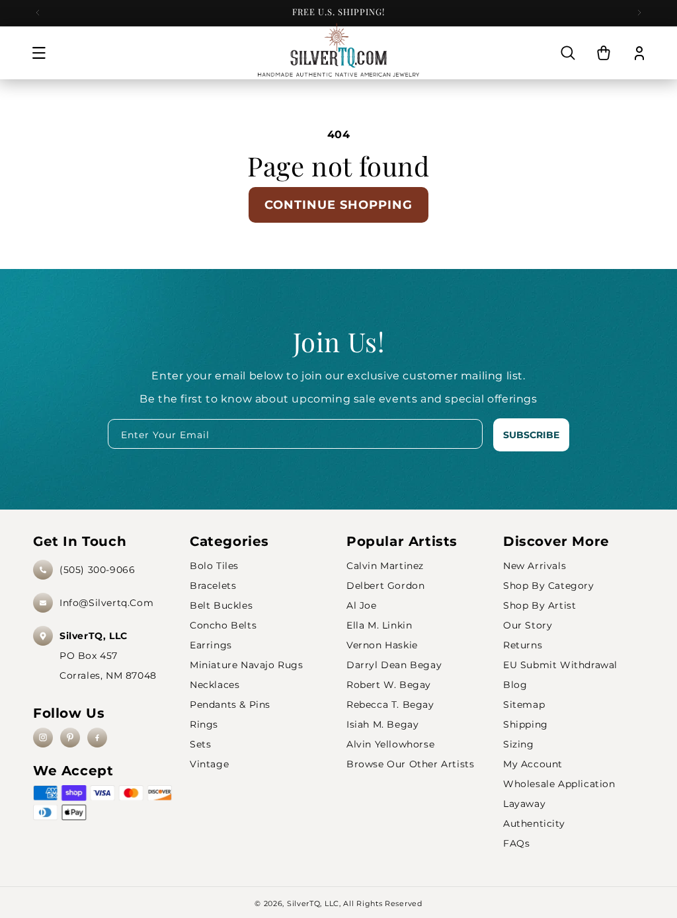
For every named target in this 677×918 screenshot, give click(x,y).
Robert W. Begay (388, 685)
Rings (204, 724)
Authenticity (534, 823)
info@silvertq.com (106, 603)
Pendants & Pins (230, 704)
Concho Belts (223, 625)
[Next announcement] (639, 12)
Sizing (518, 744)
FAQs (516, 843)
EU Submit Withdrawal (560, 665)
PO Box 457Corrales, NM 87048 (108, 655)
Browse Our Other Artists (410, 764)
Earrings (211, 645)
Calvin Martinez (385, 566)
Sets (200, 744)
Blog (515, 685)
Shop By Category (548, 586)
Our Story (527, 625)
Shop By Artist (539, 605)
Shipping (525, 724)
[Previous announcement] (37, 12)
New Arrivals (534, 566)
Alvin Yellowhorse (390, 744)
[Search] (567, 52)
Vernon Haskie (382, 645)
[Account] (639, 52)
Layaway (524, 804)
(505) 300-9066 (97, 570)
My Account (533, 764)
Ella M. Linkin (379, 625)
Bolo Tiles (214, 566)
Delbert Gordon (385, 586)
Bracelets (213, 586)
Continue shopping (338, 205)
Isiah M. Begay (382, 724)
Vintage (209, 764)
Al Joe (361, 605)
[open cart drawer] (603, 52)
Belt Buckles (221, 605)
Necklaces (214, 685)
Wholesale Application (559, 784)
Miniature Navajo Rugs (246, 665)
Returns (522, 645)
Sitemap (524, 704)
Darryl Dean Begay (394, 665)
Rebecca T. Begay (390, 704)
